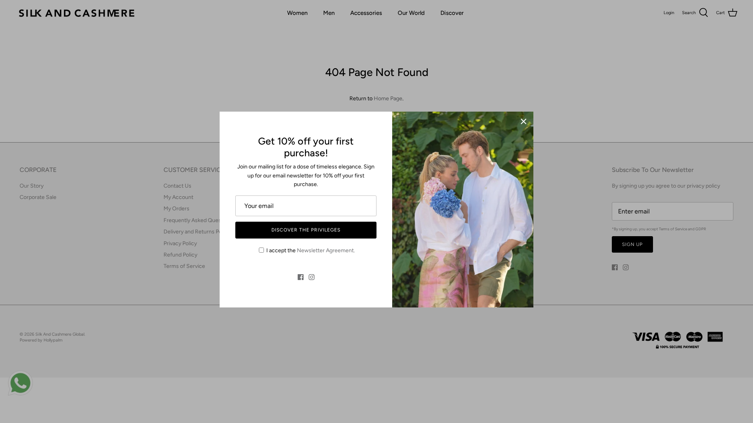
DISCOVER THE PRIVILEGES (305, 230)
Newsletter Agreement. (326, 250)
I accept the (310, 250)
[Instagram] (312, 277)
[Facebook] (301, 277)
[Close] (523, 121)
